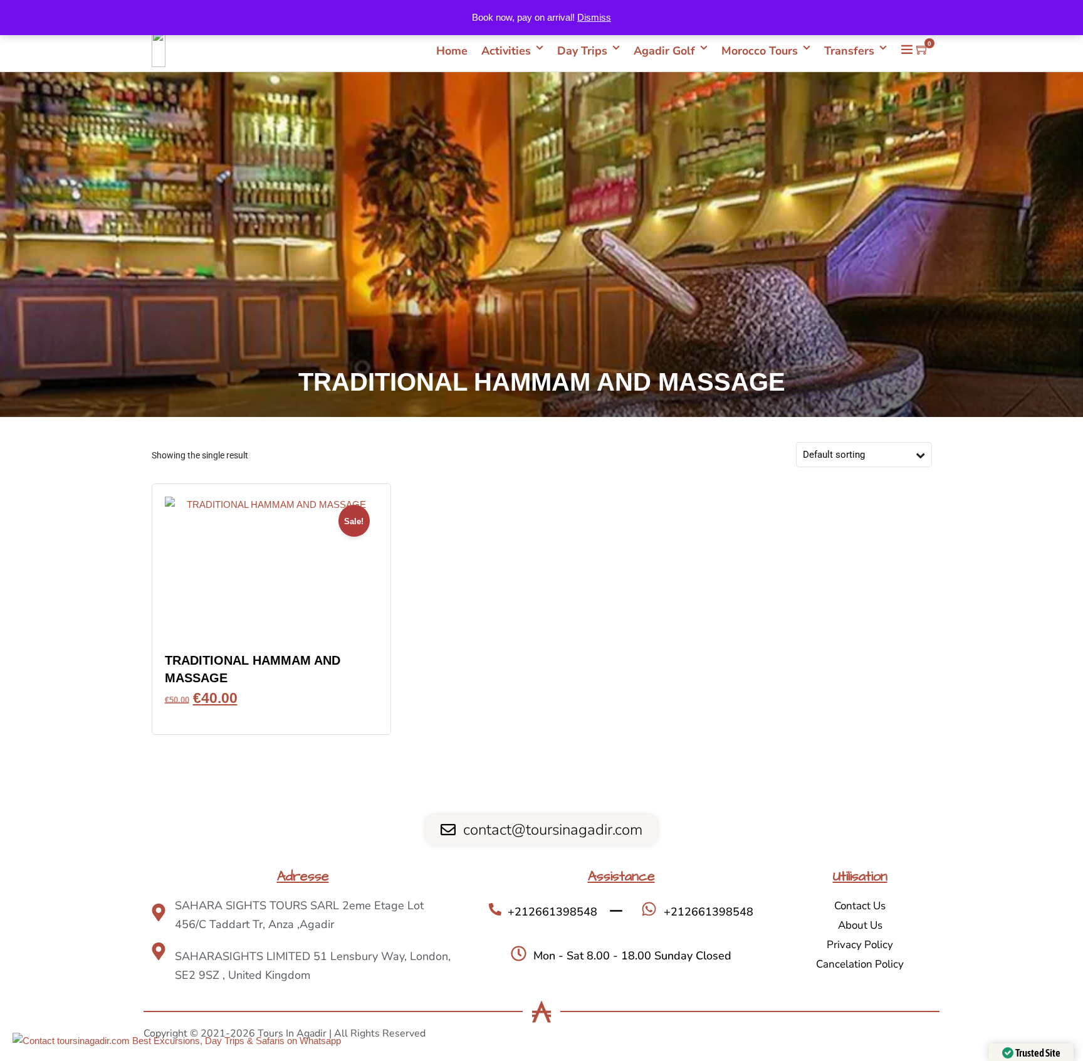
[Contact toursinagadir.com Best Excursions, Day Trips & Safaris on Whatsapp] (177, 1041)
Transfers (849, 50)
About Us (860, 925)
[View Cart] (922, 50)
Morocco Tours (759, 50)
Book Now (271, 716)
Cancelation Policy (860, 964)
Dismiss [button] (594, 17)
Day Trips (582, 50)
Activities (506, 50)
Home (452, 50)
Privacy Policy (860, 944)
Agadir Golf (664, 50)
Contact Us (860, 906)
